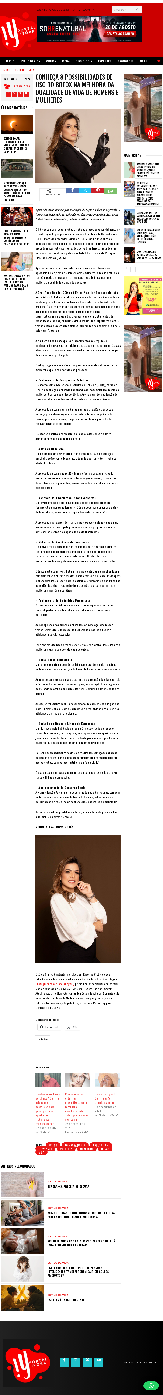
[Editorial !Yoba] (8, 86)
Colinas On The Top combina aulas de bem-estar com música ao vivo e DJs (149, 217)
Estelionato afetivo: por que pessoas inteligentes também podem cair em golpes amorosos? (78, 1271)
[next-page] (133, 269)
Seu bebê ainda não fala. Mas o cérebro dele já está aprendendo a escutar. (81, 1243)
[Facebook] (8, 94)
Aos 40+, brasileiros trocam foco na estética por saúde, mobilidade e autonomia (81, 1215)
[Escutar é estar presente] (22, 1298)
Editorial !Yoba (21, 86)
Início (7, 70)
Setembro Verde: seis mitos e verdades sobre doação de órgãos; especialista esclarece (148, 170)
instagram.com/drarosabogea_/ (56, 984)
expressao (45, 1148)
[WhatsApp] (110, 194)
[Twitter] (20, 94)
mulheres (66, 1148)
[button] (151, 1385)
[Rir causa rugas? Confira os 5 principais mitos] (107, 1080)
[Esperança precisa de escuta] (22, 1184)
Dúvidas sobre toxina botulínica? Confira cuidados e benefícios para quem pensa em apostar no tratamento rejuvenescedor (47, 1109)
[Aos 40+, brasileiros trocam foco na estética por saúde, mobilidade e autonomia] (22, 1213)
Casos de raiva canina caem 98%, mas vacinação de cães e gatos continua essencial (148, 236)
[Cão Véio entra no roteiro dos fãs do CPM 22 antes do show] (129, 255)
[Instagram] (14, 94)
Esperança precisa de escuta (68, 1186)
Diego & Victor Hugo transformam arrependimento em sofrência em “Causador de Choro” (16, 237)
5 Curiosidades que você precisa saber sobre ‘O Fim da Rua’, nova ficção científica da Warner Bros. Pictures (17, 191)
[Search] (138, 9)
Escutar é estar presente (66, 1300)
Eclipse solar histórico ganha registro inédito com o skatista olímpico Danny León (16, 145)
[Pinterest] (97, 194)
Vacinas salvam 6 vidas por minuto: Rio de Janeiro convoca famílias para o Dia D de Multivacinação (17, 282)
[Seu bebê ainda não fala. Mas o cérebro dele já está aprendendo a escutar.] (22, 1241)
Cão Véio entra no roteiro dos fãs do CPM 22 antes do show (149, 254)
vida (41, 1152)
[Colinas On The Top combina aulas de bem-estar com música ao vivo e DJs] (129, 217)
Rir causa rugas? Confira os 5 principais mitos (105, 1098)
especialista (101, 1145)
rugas (105, 1148)
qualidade (86, 1148)
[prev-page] (126, 269)
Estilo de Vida (24, 70)
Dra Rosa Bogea (75, 1145)
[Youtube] (26, 94)
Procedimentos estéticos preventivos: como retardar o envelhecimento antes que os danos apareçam (76, 1107)
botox (53, 1145)
